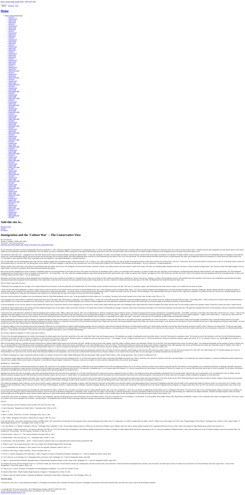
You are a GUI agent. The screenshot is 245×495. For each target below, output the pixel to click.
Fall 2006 (11, 107)
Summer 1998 (12, 164)
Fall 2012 (11, 65)
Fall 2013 (11, 59)
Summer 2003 (12, 129)
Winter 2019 (12, 22)
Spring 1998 (12, 165)
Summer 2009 (12, 88)
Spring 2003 (12, 131)
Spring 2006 (12, 110)
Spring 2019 (12, 21)
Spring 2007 (12, 103)
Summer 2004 (12, 122)
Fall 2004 (11, 121)
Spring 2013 (12, 62)
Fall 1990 (11, 217)
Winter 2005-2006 (13, 112)
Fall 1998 (11, 162)
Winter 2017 (12, 36)
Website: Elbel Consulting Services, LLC (13, 492)
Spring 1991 (12, 214)
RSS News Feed (6, 227)
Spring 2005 (12, 117)
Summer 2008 (12, 95)
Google (3, 228)
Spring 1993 (12, 200)
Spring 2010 (12, 83)
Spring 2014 (12, 55)
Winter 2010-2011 (13, 77)
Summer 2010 (12, 81)
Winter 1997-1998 (13, 167)
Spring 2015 (12, 48)
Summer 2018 (12, 26)
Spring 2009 (12, 90)
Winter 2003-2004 (13, 126)
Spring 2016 (12, 41)
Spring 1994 (12, 193)
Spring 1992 (12, 207)
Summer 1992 (12, 205)
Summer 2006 (12, 109)
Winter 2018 (12, 29)
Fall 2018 (11, 24)
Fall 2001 (11, 141)
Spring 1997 (12, 172)
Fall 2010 (11, 79)
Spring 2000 (12, 152)
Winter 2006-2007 (13, 105)
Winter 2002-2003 (13, 133)
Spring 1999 (12, 159)
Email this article (6, 245)
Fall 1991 (11, 210)
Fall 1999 (11, 155)
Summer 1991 (12, 212)
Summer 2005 (12, 115)
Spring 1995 (12, 186)
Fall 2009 (11, 86)
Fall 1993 (11, 196)
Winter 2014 (12, 57)
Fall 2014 (11, 52)
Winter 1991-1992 (13, 209)
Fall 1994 (11, 190)
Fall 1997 (11, 169)
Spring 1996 (12, 179)
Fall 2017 (11, 31)
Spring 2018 (12, 27)
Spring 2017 (12, 34)
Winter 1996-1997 (13, 174)
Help (16, 6)
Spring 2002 (12, 138)
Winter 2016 (12, 43)
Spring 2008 (12, 96)
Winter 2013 (12, 64)
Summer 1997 (12, 171)
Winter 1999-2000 (13, 153)
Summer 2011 (12, 74)
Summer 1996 (12, 178)
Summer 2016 (12, 40)
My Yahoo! (4, 230)
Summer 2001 (12, 143)
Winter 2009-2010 (13, 84)
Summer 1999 (12, 157)
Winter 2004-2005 (13, 119)
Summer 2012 (12, 67)
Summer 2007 (12, 102)
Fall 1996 (11, 176)
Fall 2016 (11, 38)
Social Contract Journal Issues (15, 1)
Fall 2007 (11, 100)
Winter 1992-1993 (13, 202)
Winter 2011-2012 (13, 71)
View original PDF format (45, 245)
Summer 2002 (12, 136)
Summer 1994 (12, 191)
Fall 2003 (11, 127)
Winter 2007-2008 (13, 98)
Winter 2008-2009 (13, 91)
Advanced (11, 6)
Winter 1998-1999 (13, 160)
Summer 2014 (12, 53)
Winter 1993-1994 (13, 195)
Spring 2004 (12, 124)
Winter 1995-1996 (13, 181)
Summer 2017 (12, 33)
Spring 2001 (12, 145)
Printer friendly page (17, 245)
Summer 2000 (12, 150)
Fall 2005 (11, 114)
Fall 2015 (11, 45)
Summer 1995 (12, 184)
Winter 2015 (12, 50)
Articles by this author (30, 245)
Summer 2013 (12, 60)
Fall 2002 (11, 134)
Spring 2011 (12, 76)
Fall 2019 (11, 17)
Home (2, 1)
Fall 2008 (11, 93)
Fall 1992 (11, 203)
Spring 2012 (12, 69)
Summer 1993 (12, 198)
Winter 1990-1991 (13, 215)
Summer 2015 (12, 46)
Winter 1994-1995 (13, 188)
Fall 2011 (11, 72)
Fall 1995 (11, 183)
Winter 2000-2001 (13, 146)
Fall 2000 (11, 148)
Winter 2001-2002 (30, 1)
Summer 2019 (12, 19)
